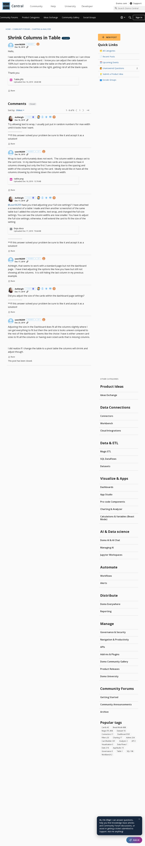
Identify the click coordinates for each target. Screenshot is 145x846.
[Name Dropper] (50, 117)
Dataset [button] (121, 731)
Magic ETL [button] (107, 731)
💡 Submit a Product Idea (111, 74)
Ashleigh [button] (19, 117)
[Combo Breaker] (42, 117)
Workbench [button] (107, 754)
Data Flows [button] (122, 744)
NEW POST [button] (111, 37)
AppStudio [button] (118, 748)
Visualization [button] (107, 744)
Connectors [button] (107, 734)
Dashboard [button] (123, 734)
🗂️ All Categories (107, 50)
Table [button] (120, 751)
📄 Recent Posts (107, 56)
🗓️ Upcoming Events (109, 62)
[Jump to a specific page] (88, 110)
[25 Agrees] (54, 117)
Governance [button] (107, 751)
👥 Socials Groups (108, 80)
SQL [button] (130, 751)
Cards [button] (105, 727)
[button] (11, 45)
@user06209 (14, 204)
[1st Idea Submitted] (46, 117)
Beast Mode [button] (119, 727)
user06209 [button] (20, 44)
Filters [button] (105, 737)
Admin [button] (130, 737)
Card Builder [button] (108, 741)
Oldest (19, 110)
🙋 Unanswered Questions (119, 68)
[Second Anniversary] (38, 44)
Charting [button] (117, 737)
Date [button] (105, 748)
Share (11, 90)
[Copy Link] (27, 47)
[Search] (130, 17)
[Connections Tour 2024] (38, 117)
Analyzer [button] (123, 741)
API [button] (134, 741)
